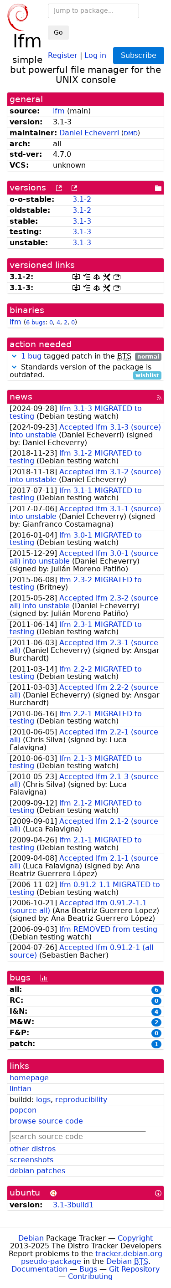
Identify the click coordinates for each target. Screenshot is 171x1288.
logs (43, 1099)
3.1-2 (82, 199)
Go (58, 32)
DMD (131, 133)
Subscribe (138, 55)
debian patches (37, 1170)
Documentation (39, 1269)
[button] (14, 356)
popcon (23, 1110)
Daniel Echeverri (89, 132)
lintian (20, 1088)
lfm (59, 111)
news (21, 396)
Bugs (88, 1269)
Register (63, 55)
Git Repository (134, 1269)
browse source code (46, 1121)
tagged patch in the (90, 356)
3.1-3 (82, 221)
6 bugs (36, 322)
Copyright (135, 1238)
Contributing (90, 1276)
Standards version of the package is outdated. (84, 371)
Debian (31, 1238)
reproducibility (81, 1099)
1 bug (31, 356)
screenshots (31, 1159)
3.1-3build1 (73, 1205)
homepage (29, 1077)
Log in (95, 55)
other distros (33, 1148)
